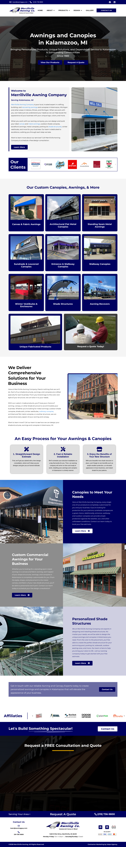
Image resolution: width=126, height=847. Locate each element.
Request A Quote (63, 814)
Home (40, 10)
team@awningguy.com (18, 828)
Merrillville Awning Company (22, 104)
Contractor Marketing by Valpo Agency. (102, 844)
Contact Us (19, 822)
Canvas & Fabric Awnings (26, 224)
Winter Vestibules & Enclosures (26, 305)
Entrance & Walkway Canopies (63, 265)
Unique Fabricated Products (35, 346)
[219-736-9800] (19, 832)
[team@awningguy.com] (19, 826)
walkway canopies (47, 411)
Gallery (90, 10)
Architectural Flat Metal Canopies (63, 225)
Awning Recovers (100, 304)
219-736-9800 (19, 834)
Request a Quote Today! (90, 346)
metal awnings (34, 124)
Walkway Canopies (99, 264)
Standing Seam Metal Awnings (100, 225)
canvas (22, 124)
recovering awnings (30, 107)
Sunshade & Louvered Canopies (26, 265)
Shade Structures (63, 304)
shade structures (55, 127)
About (50, 10)
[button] (29, 164)
